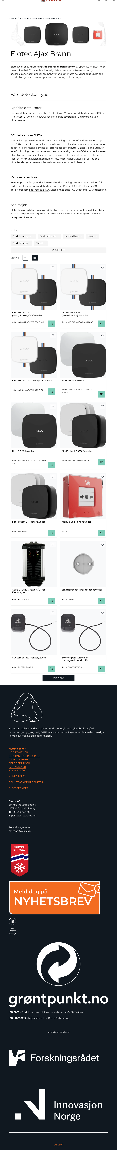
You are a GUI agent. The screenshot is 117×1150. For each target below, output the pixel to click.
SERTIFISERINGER (19, 763)
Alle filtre (59, 250)
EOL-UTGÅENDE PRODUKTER (26, 782)
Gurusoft (58, 1144)
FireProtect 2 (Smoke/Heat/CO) (28, 116)
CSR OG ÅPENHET (19, 759)
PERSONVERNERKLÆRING (24, 756)
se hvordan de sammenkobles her (66, 162)
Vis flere (58, 678)
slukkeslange (73, 77)
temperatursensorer (50, 77)
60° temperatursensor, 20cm (29, 657)
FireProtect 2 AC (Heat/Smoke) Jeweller (75, 314)
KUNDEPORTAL (18, 776)
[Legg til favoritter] (53, 267)
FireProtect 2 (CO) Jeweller (77, 451)
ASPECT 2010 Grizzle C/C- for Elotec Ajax (28, 591)
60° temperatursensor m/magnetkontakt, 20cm (76, 659)
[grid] (35, 258)
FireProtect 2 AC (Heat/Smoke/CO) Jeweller (27, 314)
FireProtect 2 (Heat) (70, 186)
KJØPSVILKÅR (17, 770)
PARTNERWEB (17, 767)
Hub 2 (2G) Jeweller (23, 451)
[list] (25, 258)
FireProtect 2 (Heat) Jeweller (28, 521)
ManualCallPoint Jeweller (76, 521)
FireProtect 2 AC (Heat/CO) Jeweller (33, 380)
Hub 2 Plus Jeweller (73, 380)
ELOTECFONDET (18, 788)
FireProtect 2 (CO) (39, 189)
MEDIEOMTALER (18, 752)
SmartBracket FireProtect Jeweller (82, 589)
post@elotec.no (26, 815)
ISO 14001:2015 (17, 1018)
